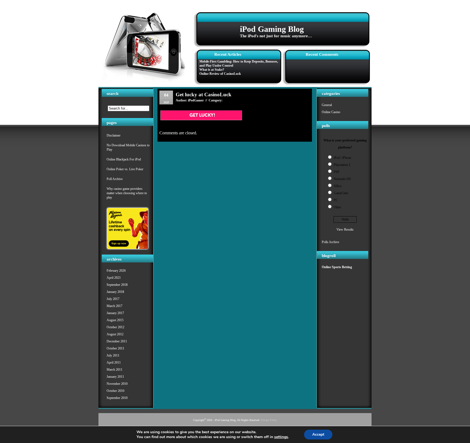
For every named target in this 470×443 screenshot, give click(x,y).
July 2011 (113, 355)
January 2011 (115, 377)
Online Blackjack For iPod (124, 159)
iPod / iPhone (342, 158)
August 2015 (115, 320)
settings (281, 437)
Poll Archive (115, 179)
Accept (318, 434)
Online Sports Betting (337, 267)
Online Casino (331, 112)
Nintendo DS (342, 179)
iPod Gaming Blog (272, 28)
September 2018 (117, 285)
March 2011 (114, 369)
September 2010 (117, 398)
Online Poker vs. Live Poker (125, 169)
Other (337, 207)
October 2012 (115, 327)
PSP (336, 172)
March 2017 (114, 306)
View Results (345, 229)
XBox (338, 186)
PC (336, 200)
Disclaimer (113, 135)
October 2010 (115, 391)
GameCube (341, 193)
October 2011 (115, 348)
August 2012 (115, 334)
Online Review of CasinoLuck (220, 74)
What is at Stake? (211, 70)
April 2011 (114, 362)
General (327, 105)
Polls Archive (330, 242)
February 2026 (116, 270)
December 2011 (117, 341)
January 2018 (115, 292)
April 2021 (114, 278)
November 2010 (117, 384)
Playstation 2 (342, 165)
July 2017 (113, 299)
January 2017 (115, 313)
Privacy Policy (269, 420)
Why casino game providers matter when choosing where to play (127, 193)
